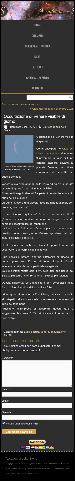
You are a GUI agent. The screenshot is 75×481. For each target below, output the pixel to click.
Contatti (37, 88)
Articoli (37, 67)
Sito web (6, 412)
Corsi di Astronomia (37, 46)
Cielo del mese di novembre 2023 (52, 108)
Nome (6, 389)
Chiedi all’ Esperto (37, 77)
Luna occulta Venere (36, 331)
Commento (7, 358)
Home (37, 25)
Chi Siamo (37, 35)
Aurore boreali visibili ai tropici (20, 104)
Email (5, 400)
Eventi (37, 56)
